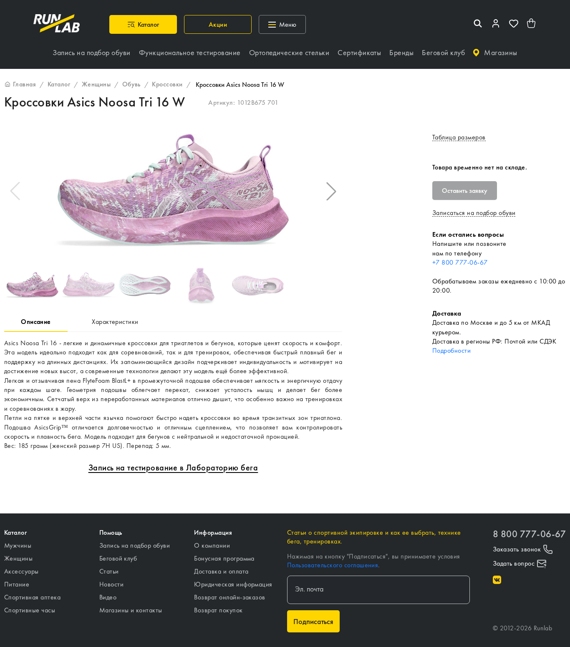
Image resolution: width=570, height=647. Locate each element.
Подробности (451, 350)
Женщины (18, 558)
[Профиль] (496, 24)
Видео (107, 597)
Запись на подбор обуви (134, 545)
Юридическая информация (233, 584)
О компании (212, 545)
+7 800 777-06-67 (460, 262)
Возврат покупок (218, 610)
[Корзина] (532, 24)
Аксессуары (21, 571)
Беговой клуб (118, 558)
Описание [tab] (36, 321)
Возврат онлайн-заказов (229, 597)
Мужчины (17, 545)
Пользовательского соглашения (332, 565)
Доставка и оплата (221, 571)
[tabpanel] (173, 395)
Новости (111, 584)
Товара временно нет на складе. (479, 167)
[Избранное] (514, 24)
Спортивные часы (29, 610)
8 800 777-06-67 (529, 534)
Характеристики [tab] (115, 321)
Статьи (109, 571)
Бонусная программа (224, 558)
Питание (16, 584)
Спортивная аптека (32, 597)
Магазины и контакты (130, 610)
